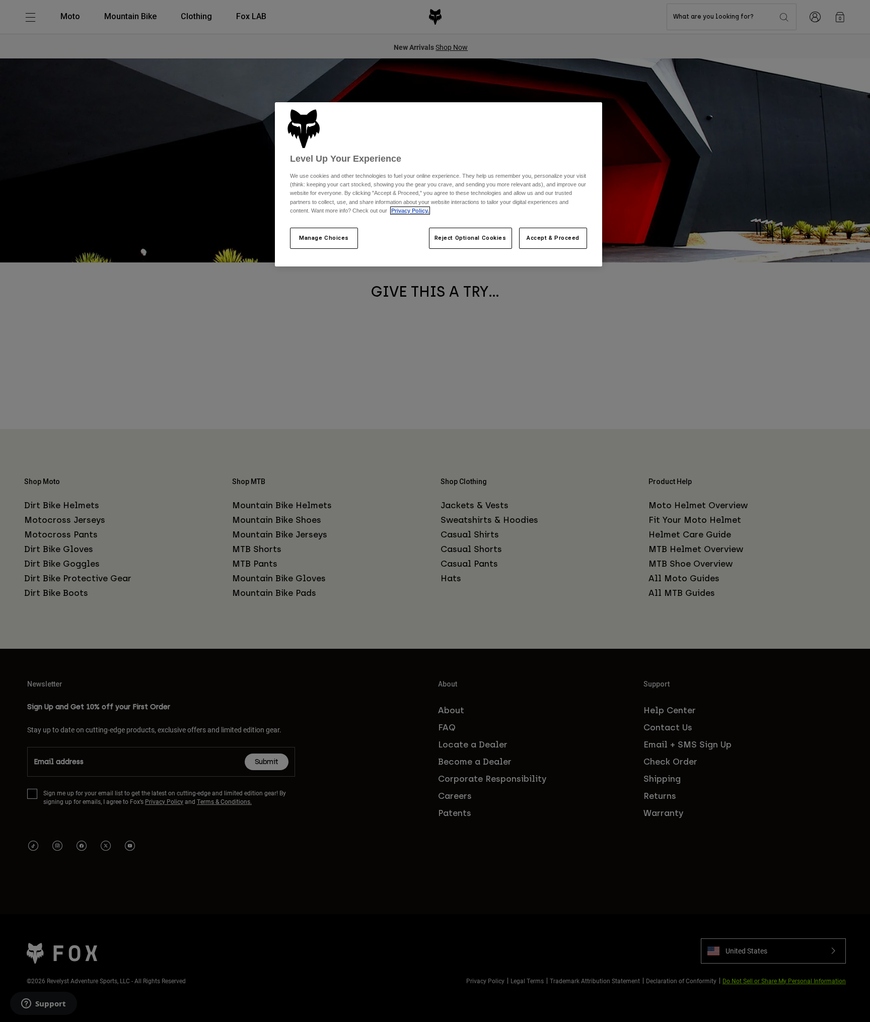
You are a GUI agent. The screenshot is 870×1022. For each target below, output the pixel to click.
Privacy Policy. (410, 211)
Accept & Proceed (553, 237)
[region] (438, 184)
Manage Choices (324, 237)
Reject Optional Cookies (470, 237)
